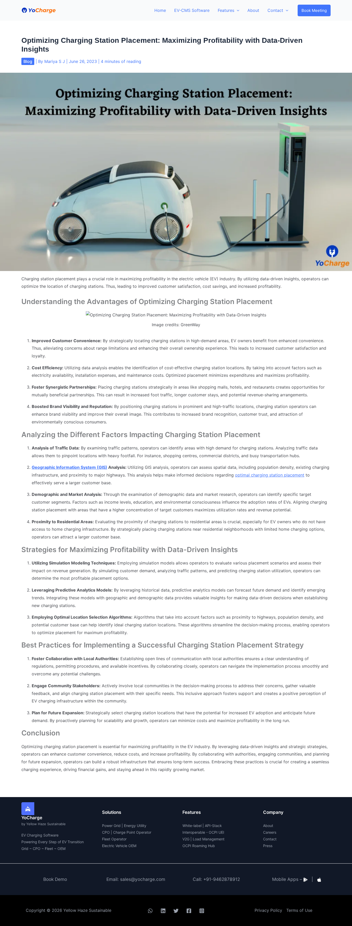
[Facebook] (188, 910)
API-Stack (213, 825)
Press (267, 845)
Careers (269, 832)
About (268, 825)
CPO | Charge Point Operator (126, 832)
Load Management (208, 839)
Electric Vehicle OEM (119, 845)
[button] (314, 10)
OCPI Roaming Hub (198, 845)
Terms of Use (299, 910)
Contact (269, 839)
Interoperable (193, 832)
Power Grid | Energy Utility (124, 825)
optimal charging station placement (269, 475)
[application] (236, 10)
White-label (192, 825)
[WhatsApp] (150, 910)
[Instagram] (201, 910)
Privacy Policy (268, 910)
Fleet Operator (114, 839)
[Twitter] (176, 910)
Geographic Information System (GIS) (69, 467)
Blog (27, 61)
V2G (185, 839)
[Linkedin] (163, 910)
